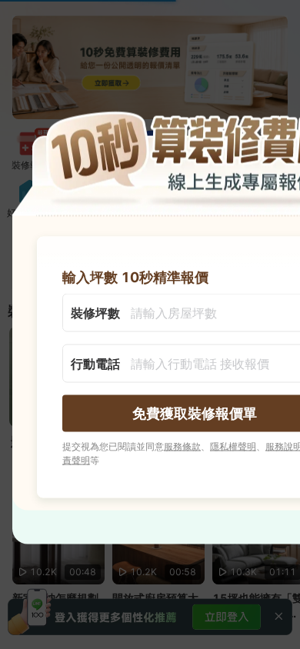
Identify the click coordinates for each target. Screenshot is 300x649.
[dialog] (150, 324)
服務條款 (182, 446)
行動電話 (95, 363)
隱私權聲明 (233, 446)
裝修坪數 (95, 313)
